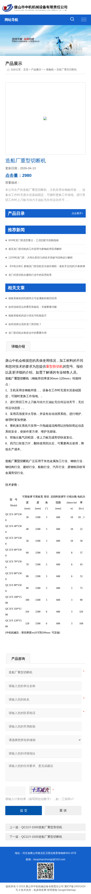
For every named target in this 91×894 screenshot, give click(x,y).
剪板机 (50, 69)
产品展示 (36, 69)
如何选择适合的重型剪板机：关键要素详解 (32, 306)
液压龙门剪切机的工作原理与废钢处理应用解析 (35, 248)
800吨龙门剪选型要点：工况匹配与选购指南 (33, 240)
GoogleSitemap (67, 890)
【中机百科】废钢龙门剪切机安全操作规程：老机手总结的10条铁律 (46, 266)
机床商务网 (40, 890)
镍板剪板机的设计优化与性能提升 (27, 315)
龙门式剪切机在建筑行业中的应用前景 (30, 274)
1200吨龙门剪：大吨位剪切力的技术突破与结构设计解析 (40, 257)
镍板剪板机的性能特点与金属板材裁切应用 (32, 298)
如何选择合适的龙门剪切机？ (24, 324)
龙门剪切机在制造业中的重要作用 (27, 332)
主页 (25, 69)
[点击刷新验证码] (40, 790)
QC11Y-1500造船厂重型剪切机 (41, 827)
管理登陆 (52, 890)
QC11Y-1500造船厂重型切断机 (41, 836)
